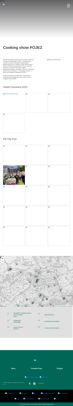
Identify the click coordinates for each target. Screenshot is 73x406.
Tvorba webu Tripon (24, 404)
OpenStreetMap (63, 306)
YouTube (41, 383)
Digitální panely (49, 404)
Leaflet (56, 306)
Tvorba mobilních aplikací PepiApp (38, 404)
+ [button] (2, 258)
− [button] (2, 261)
